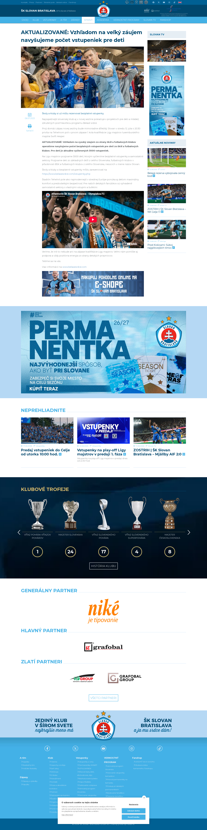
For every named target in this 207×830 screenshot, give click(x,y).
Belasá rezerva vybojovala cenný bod (166, 174)
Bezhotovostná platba (88, 778)
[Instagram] (169, 2)
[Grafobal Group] (124, 678)
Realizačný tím (29, 765)
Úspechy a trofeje (58, 765)
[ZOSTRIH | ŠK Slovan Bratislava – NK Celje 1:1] (166, 193)
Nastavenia (133, 804)
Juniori (162, 169)
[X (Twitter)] (158, 2)
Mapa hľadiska (85, 782)
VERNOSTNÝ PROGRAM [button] (126, 20)
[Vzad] (18, 532)
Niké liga (163, 241)
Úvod (25, 20)
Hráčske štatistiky (30, 768)
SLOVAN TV (150, 20)
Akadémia (103, 20)
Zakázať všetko (133, 811)
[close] (144, 798)
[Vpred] (188, 532)
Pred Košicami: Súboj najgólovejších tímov (160, 246)
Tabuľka (26, 784)
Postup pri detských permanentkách (114, 788)
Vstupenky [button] (49, 20)
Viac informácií (67, 815)
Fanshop (72, 2)
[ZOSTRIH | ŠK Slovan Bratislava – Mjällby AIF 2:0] (159, 430)
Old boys (54, 772)
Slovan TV (163, 205)
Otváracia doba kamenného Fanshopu (143, 767)
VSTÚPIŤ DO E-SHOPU (145, 762)
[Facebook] (153, 2)
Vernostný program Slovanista (86, 790)
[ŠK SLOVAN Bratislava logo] (103, 9)
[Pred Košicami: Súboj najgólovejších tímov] (166, 229)
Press (31, 2)
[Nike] (103, 611)
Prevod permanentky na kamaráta (116, 781)
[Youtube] (163, 2)
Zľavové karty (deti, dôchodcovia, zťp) (85, 773)
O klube (54, 775)
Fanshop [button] (165, 20)
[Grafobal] (103, 647)
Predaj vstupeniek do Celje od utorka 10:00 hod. (45, 452)
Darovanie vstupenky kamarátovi (86, 797)
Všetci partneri (103, 698)
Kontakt (54, 782)
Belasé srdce (61, 2)
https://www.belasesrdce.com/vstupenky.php (66, 174)
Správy (88, 20)
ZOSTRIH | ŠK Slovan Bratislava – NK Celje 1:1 (166, 210)
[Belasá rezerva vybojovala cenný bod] (166, 157)
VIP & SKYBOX (85, 768)
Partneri (54, 792)
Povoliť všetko (134, 817)
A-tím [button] (63, 20)
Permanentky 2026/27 (88, 765)
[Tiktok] (174, 2)
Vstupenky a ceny (86, 762)
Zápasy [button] (75, 20)
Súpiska (26, 762)
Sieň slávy (55, 768)
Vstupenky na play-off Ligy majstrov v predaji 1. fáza (101, 452)
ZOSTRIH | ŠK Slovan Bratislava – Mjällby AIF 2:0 (157, 452)
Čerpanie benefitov (115, 796)
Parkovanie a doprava (88, 785)
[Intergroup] (82, 678)
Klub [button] (36, 20)
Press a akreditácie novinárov (57, 787)
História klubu (103, 566)
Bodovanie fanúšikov (115, 793)
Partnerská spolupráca (60, 795)
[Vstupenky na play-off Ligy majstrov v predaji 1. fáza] (103, 430)
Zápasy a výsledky (30, 781)
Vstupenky (40, 446)
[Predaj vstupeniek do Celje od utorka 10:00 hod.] (47, 430)
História (54, 762)
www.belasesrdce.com (74, 267)
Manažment (56, 778)
